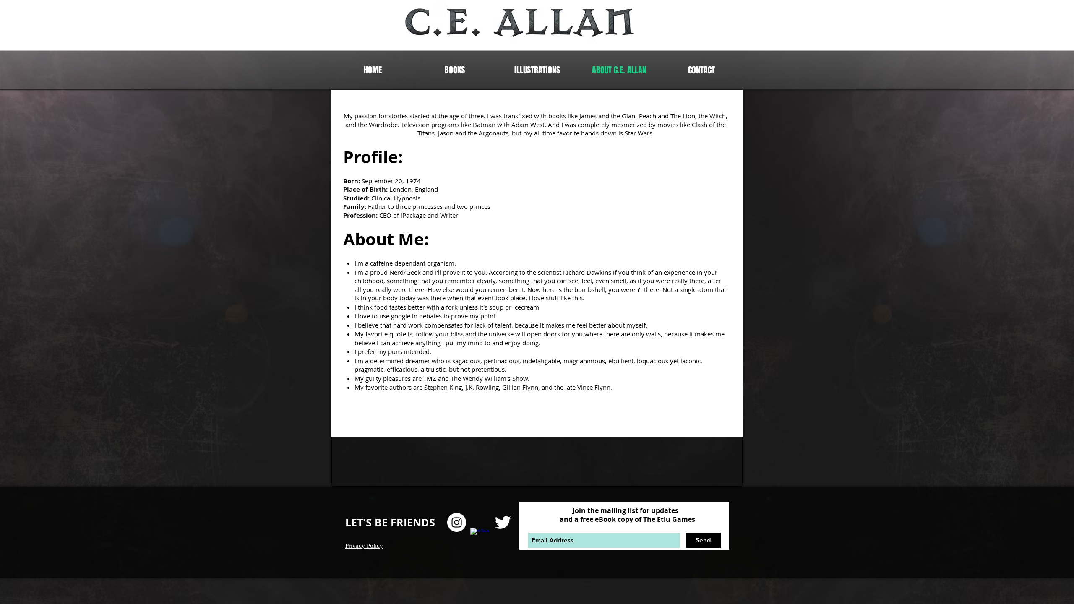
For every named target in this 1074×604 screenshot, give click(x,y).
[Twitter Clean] (502, 522)
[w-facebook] (479, 537)
